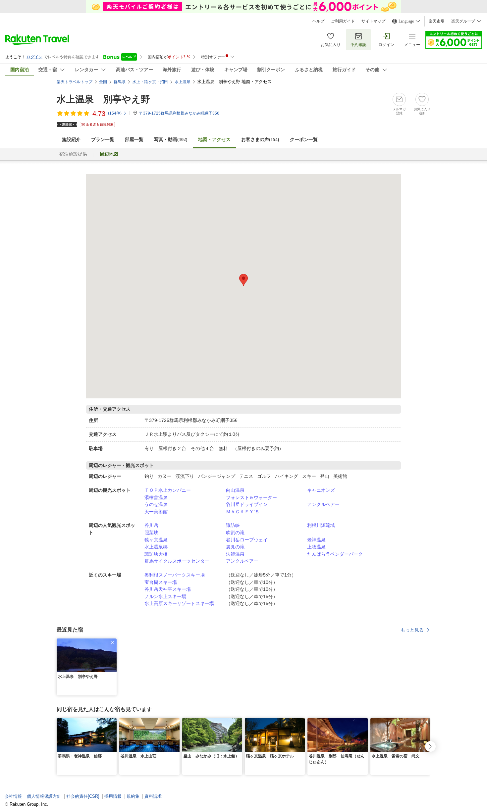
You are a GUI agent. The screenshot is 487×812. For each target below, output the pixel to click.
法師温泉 (235, 554)
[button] (113, 642)
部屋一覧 (134, 139)
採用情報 (113, 796)
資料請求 (153, 796)
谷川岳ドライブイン (247, 504)
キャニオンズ (321, 490)
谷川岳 (151, 525)
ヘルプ (318, 21)
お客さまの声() (260, 139)
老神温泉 (316, 539)
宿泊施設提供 (73, 154)
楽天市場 (437, 21)
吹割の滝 (235, 532)
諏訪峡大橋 (156, 554)
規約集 (133, 796)
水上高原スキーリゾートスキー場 (179, 603)
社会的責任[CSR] (82, 796)
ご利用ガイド (343, 21)
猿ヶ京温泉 (156, 539)
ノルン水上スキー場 (165, 596)
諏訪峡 (233, 525)
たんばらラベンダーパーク (335, 554)
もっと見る (412, 630)
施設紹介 (71, 139)
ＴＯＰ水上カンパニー (167, 490)
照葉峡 (151, 532)
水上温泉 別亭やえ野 (103, 99)
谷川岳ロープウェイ (247, 539)
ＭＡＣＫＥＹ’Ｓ (242, 511)
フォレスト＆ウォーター (251, 497)
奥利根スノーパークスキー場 (174, 575)
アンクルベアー (323, 504)
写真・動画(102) (171, 139)
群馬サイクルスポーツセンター (176, 561)
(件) (115, 113)
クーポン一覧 (304, 139)
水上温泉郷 (156, 546)
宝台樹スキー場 (160, 582)
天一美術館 (156, 511)
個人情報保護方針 (44, 796)
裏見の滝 (235, 546)
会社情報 (13, 796)
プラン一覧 (102, 139)
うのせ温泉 (156, 504)
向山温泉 (235, 490)
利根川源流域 (321, 525)
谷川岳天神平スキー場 (167, 589)
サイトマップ (373, 21)
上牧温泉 (316, 546)
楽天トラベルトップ (74, 81)
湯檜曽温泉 (156, 497)
